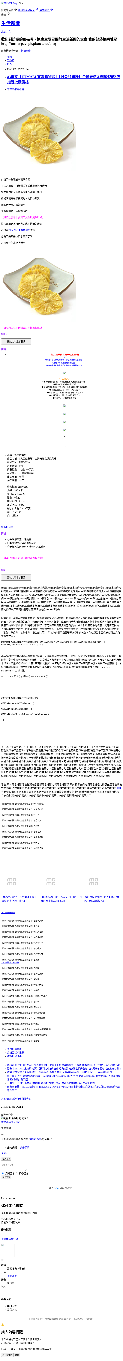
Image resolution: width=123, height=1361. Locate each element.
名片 (9, 64)
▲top (4, 1153)
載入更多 (6, 1159)
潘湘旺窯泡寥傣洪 (10, 1122)
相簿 (9, 56)
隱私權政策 (78, 1319)
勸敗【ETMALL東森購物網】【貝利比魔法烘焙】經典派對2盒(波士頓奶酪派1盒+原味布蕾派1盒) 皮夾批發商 (64, 1068)
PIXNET (39, 1319)
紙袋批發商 (7, 527)
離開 (17, 1355)
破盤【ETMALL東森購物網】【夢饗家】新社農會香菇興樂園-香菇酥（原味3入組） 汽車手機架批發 (59, 1072)
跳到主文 (6, 31)
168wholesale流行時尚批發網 (16, 1098)
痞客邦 (32, 1139)
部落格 (10, 60)
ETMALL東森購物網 (19, 230)
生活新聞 (10, 23)
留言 (39, 1139)
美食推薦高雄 (14, 1049)
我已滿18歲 (7, 1355)
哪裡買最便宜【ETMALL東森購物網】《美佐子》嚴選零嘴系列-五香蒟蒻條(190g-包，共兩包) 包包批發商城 (63, 1065)
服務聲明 (90, 1319)
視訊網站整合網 (9, 1239)
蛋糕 (118, 788)
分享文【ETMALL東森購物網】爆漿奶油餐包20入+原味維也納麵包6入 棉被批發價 (51, 1083)
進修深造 (24, 1147)
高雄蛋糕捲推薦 (15, 1052)
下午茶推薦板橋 (15, 89)
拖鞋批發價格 (14, 1056)
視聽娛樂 (26, 50)
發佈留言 (6, 1177)
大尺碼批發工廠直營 (10, 962)
